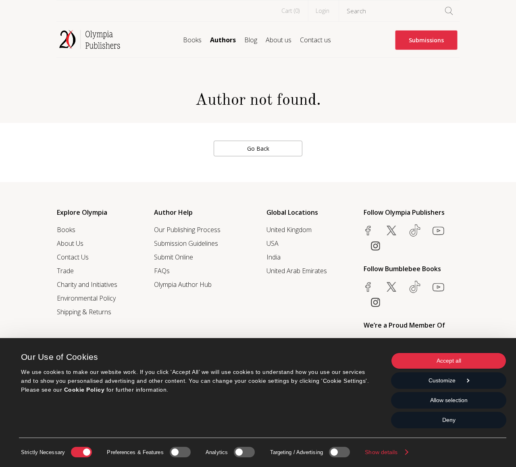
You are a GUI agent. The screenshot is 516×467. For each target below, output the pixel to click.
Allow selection (449, 400)
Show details (381, 452)
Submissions (426, 40)
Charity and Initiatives (87, 284)
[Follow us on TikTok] (415, 230)
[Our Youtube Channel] (438, 230)
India (273, 257)
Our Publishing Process (187, 229)
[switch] (180, 452)
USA (272, 243)
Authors (223, 39)
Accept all (449, 360)
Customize (442, 380)
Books (192, 39)
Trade (65, 270)
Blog (250, 39)
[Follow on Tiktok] (415, 286)
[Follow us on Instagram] (375, 245)
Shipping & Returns (84, 311)
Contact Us (73, 257)
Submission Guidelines (186, 243)
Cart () (290, 11)
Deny (449, 420)
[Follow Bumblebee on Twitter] (391, 286)
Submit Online (173, 257)
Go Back (258, 148)
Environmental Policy (86, 298)
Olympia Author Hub (183, 284)
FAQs (162, 270)
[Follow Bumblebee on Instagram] (375, 302)
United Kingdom (289, 229)
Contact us (315, 39)
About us (278, 39)
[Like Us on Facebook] (368, 230)
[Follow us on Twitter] (391, 230)
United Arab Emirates (296, 270)
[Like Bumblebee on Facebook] (368, 286)
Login (322, 11)
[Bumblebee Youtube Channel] (438, 286)
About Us (70, 243)
